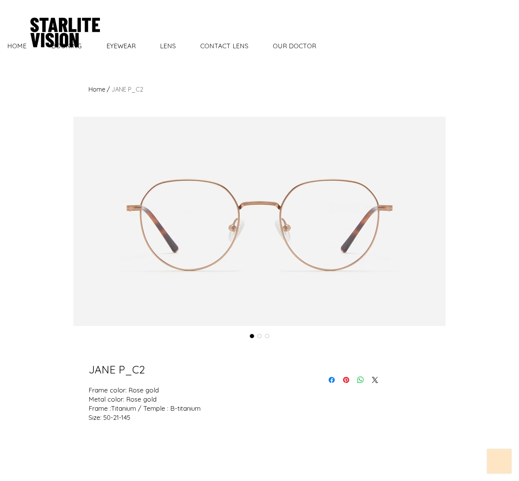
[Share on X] (375, 379)
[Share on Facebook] (331, 379)
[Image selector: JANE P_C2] (252, 336)
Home (97, 89)
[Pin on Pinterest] (346, 379)
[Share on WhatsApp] (360, 379)
